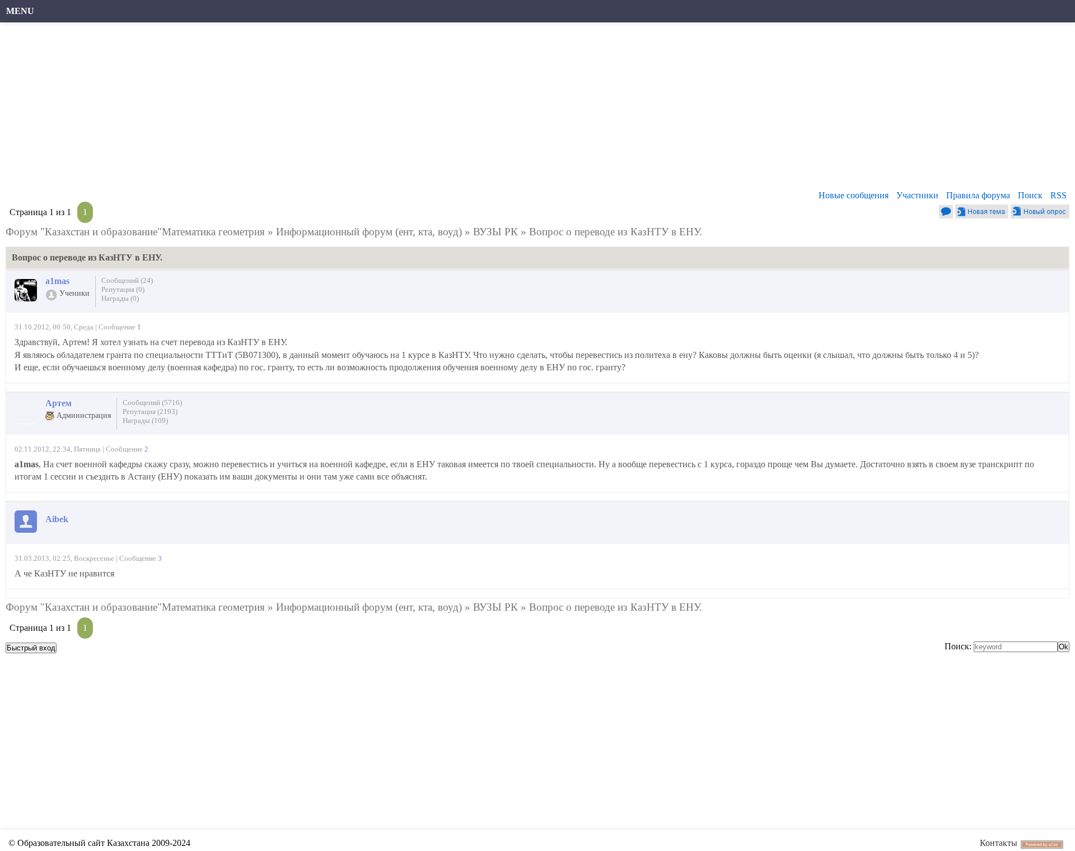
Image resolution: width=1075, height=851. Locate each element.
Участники (917, 195)
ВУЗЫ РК (495, 232)
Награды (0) (120, 298)
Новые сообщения (854, 195)
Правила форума (978, 195)
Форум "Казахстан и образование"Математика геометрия (135, 232)
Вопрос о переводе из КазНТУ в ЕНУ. (615, 232)
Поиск (1030, 195)
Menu (20, 11)
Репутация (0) (122, 289)
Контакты (998, 843)
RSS (1058, 195)
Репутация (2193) (150, 411)
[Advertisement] (344, 109)
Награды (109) (145, 420)
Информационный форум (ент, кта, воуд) (369, 232)
